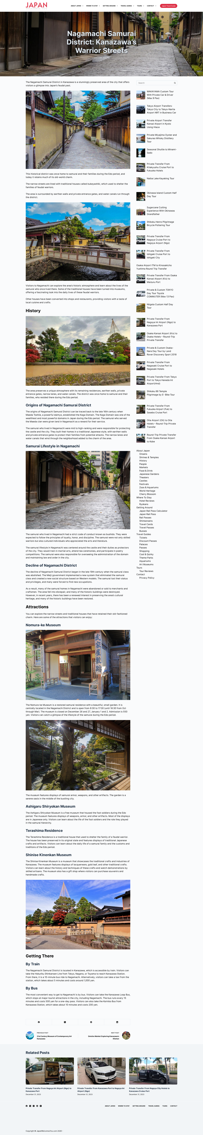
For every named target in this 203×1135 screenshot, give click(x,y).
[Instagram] (34, 1106)
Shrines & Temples (149, 457)
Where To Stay (92, 6)
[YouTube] (41, 1106)
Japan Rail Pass (147, 514)
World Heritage (147, 490)
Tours (139, 6)
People (143, 464)
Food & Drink (146, 470)
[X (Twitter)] (65, 1022)
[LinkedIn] (117, 1022)
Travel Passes (146, 527)
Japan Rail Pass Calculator (153, 511)
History (143, 460)
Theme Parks (146, 557)
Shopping (144, 551)
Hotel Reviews (146, 500)
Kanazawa (98, 58)
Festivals (144, 484)
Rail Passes (145, 517)
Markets (143, 467)
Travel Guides (126, 6)
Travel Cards (146, 524)
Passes (143, 547)
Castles (143, 480)
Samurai (106, 58)
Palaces (143, 544)
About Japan (76, 6)
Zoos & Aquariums (148, 487)
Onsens (143, 454)
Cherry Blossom (147, 494)
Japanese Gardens (149, 474)
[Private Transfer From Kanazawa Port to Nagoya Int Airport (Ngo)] (101, 1071)
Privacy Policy (146, 577)
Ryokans (143, 504)
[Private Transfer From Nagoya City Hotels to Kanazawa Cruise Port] (153, 1071)
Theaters (144, 477)
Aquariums (145, 561)
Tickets (143, 537)
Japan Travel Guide (169, 6)
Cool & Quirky (146, 554)
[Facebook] (39, 1022)
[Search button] (175, 83)
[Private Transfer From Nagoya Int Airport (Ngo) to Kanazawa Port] (50, 1071)
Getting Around (109, 6)
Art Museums (146, 564)
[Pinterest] (91, 1022)
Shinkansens (146, 521)
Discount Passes (148, 541)
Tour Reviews (146, 571)
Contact (150, 6)
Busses (143, 531)
